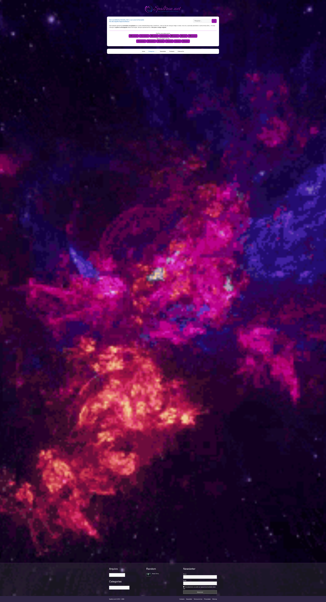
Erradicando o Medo (120, 344)
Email (184, 580)
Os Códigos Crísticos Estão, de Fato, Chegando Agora (124, 144)
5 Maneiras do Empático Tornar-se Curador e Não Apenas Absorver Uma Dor (124, 500)
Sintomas (114, 283)
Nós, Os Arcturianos (115, 104)
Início (143, 51)
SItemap (214, 599)
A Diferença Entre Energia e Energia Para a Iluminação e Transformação (124, 389)
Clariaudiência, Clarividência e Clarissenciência (118, 239)
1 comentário (114, 256)
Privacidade (207, 599)
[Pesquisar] (214, 21)
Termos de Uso (198, 599)
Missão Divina (155, 573)
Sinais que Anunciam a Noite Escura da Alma (122, 195)
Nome (184, 574)
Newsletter (163, 51)
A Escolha (115, 93)
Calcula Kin (181, 51)
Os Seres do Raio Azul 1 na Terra (123, 543)
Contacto (171, 51)
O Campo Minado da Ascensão (121, 433)
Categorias (151, 51)
